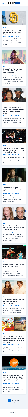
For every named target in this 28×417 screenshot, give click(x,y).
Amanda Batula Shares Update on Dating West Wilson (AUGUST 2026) (13, 301)
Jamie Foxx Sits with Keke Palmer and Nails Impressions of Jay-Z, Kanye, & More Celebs (13, 110)
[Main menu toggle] (3, 3)
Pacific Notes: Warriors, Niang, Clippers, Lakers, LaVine (13, 265)
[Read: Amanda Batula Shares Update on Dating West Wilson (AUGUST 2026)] (14, 287)
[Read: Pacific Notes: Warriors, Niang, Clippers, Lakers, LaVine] (14, 252)
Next (14, 403)
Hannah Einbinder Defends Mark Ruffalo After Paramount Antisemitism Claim (13, 227)
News (4, 27)
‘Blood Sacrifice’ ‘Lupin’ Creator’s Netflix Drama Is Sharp (12, 189)
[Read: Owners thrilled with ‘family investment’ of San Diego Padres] (14, 17)
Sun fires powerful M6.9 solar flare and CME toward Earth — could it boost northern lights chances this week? (13, 378)
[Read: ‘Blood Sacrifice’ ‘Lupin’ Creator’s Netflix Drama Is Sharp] (14, 174)
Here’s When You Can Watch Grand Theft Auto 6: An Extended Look (13, 71)
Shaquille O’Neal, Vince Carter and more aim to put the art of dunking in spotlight (13, 150)
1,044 (18, 400)
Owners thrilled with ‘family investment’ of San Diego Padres (12, 32)
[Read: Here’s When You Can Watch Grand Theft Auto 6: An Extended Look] (14, 56)
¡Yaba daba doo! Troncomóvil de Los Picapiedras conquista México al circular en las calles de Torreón (13, 339)
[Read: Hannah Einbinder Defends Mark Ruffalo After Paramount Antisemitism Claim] (14, 213)
